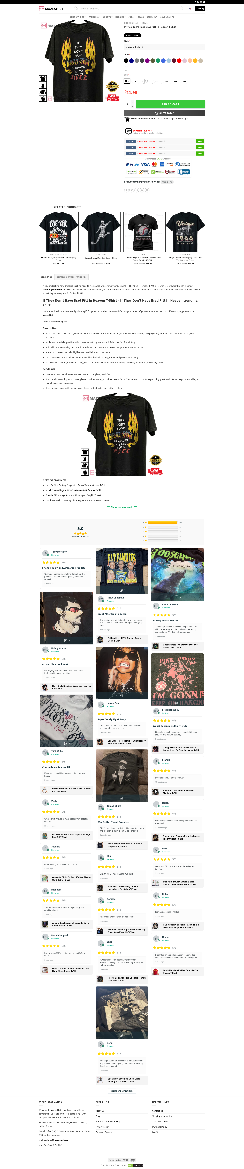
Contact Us (157, 1110)
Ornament (152, 17)
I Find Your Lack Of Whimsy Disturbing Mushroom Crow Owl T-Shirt (77, 500)
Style (127, 41)
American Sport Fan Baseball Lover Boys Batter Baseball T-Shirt (143, 258)
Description (46, 277)
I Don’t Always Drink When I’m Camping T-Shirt (58, 258)
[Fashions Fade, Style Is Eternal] (51, 8)
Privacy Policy (102, 1126)
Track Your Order (160, 1121)
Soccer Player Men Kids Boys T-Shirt (101, 258)
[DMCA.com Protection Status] (135, 1165)
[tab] (47, 277)
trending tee (167, 182)
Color (127, 54)
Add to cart (171, 104)
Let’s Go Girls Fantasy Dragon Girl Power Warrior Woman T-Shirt (76, 485)
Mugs (141, 17)
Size (126, 74)
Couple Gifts (167, 17)
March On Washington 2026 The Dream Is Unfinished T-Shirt (74, 490)
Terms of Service (104, 1132)
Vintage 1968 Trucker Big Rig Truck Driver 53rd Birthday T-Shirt (185, 258)
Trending (94, 17)
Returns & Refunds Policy (108, 1121)
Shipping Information (162, 1116)
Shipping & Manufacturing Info (72, 277)
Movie (145, 23)
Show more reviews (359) (122, 1091)
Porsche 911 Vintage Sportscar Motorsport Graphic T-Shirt (73, 495)
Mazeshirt (48, 315)
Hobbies (119, 17)
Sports (107, 17)
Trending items (131, 23)
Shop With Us (77, 17)
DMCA (155, 1132)
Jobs (131, 17)
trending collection (52, 289)
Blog (98, 1116)
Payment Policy (159, 1126)
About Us (100, 1110)
